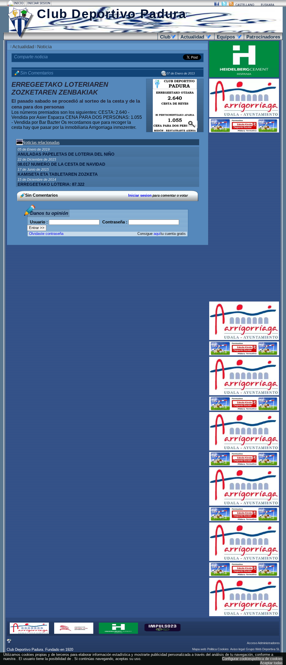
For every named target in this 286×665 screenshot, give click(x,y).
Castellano (244, 5)
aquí (157, 234)
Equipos (228, 37)
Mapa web (199, 649)
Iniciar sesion (140, 195)
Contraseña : (115, 222)
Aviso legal (237, 649)
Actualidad (194, 37)
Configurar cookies (237, 659)
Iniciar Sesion (38, 3)
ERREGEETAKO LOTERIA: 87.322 (51, 184)
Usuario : (39, 222)
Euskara (267, 5)
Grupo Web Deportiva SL (263, 649)
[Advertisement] (244, 217)
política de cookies (267, 659)
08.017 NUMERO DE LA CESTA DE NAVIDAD (61, 164)
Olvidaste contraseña (46, 234)
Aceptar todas (271, 663)
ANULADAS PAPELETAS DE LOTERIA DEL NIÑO (66, 154)
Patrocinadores (263, 37)
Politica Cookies (218, 649)
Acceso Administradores (263, 643)
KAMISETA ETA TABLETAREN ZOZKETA (58, 174)
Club (167, 37)
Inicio (19, 3)
